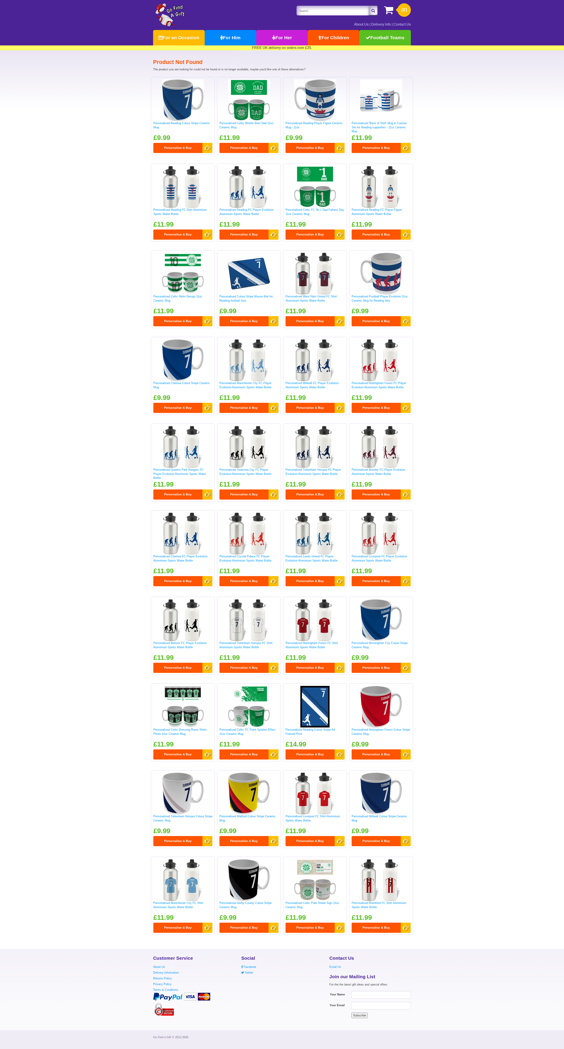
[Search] (373, 10)
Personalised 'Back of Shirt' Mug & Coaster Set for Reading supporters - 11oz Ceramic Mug (379, 127)
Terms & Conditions (165, 989)
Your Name (337, 994)
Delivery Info (381, 24)
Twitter (248, 972)
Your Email (337, 1005)
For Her (283, 37)
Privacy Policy (162, 984)
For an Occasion (181, 37)
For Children (335, 37)
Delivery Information (166, 972)
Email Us (335, 967)
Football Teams (387, 37)
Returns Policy (162, 978)
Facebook (249, 967)
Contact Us (402, 24)
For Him (232, 37)
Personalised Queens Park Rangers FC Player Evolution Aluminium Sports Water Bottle (179, 474)
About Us (361, 24)
